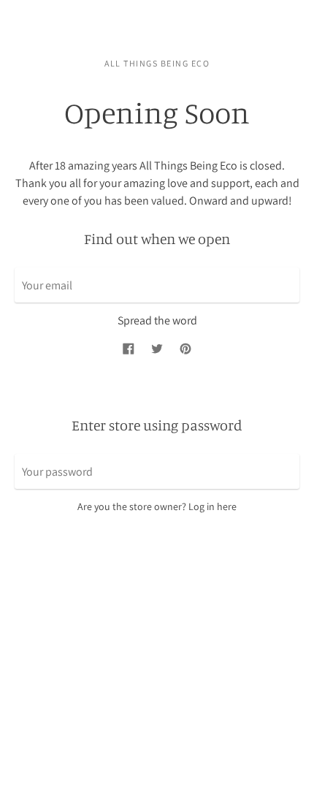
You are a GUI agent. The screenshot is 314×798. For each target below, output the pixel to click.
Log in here (212, 506)
